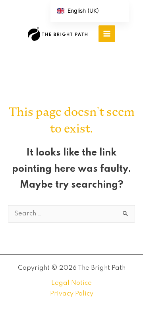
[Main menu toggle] (107, 33)
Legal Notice (71, 283)
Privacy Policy (71, 293)
